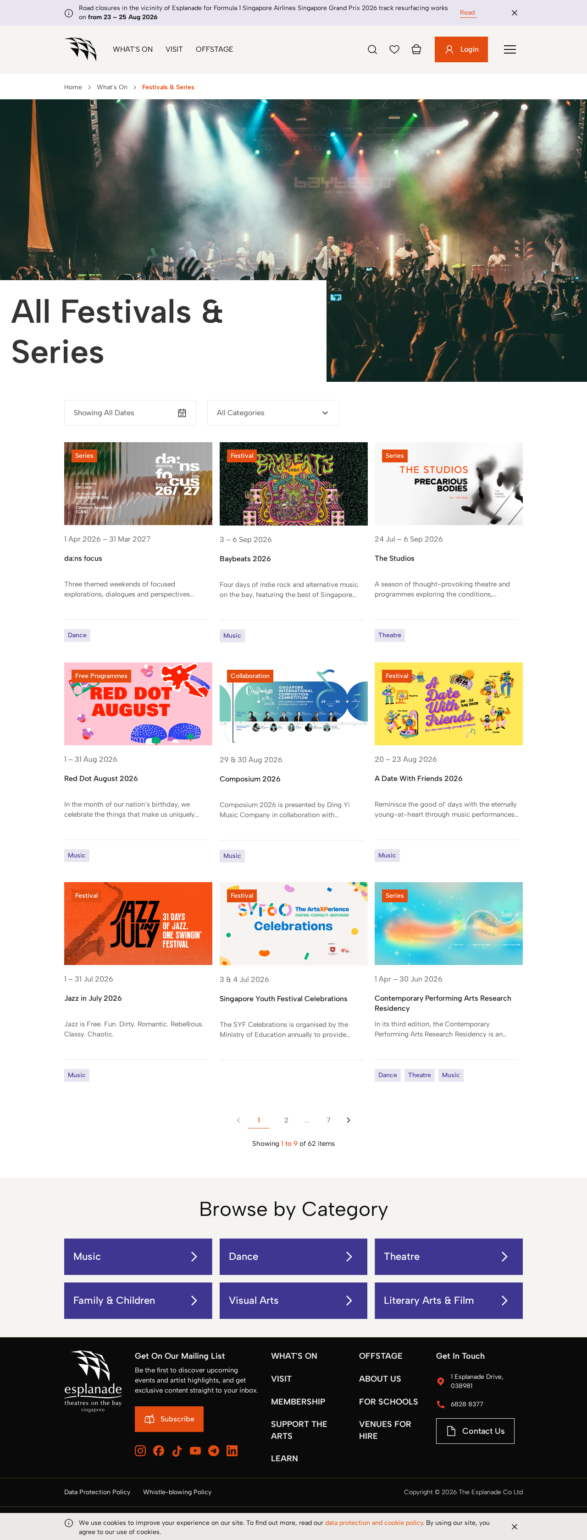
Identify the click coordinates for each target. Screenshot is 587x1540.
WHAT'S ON (294, 1356)
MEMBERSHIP (298, 1402)
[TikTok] (177, 1451)
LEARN (284, 1458)
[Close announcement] (514, 13)
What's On (133, 49)
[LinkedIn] (232, 1450)
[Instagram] (140, 1450)
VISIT (281, 1379)
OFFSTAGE (381, 1356)
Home (73, 87)
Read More (476, 12)
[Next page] (348, 1120)
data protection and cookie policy (374, 1523)
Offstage (214, 49)
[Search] (372, 49)
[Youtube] (195, 1450)
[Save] (394, 49)
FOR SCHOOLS (388, 1402)
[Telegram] (213, 1450)
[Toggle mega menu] (510, 49)
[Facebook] (158, 1450)
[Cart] (416, 49)
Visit (174, 49)
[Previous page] (238, 1120)
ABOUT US (380, 1379)
